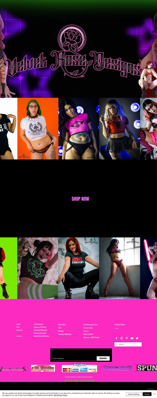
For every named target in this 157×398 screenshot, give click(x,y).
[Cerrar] (154, 394)
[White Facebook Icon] (116, 338)
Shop (18, 327)
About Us (19, 330)
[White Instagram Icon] (121, 338)
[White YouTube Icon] (132, 338)
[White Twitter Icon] (137, 338)
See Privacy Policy (60, 395)
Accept (147, 394)
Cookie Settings (133, 394)
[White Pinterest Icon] (126, 338)
